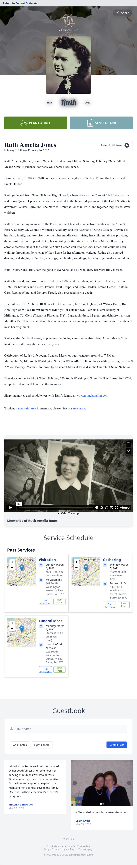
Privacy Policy (58, 849)
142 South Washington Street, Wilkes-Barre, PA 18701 (55, 589)
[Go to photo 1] (101, 804)
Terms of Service (78, 849)
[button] (21, 568)
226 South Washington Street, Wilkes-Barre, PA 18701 (55, 657)
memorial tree (27, 408)
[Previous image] (75, 783)
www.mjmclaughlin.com (92, 395)
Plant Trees (59, 601)
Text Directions (45, 601)
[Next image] (129, 783)
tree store (79, 408)
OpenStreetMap (72, 854)
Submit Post (117, 745)
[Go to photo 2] (103, 804)
